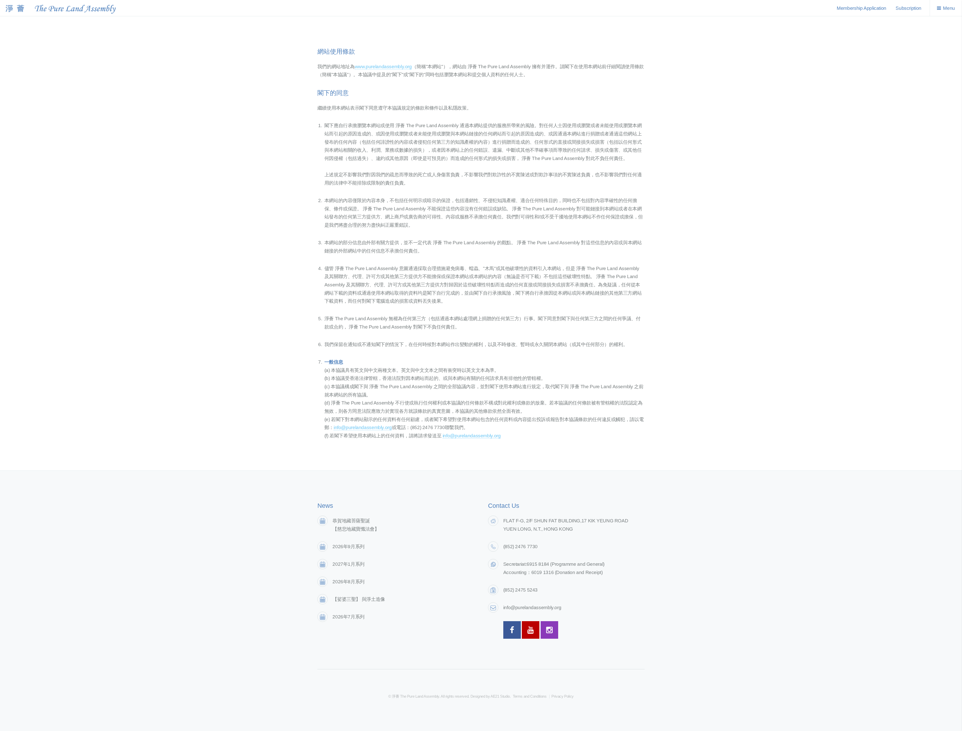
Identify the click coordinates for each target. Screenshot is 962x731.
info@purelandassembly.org (363, 427)
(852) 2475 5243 (520, 590)
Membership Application (861, 8)
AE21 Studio (500, 696)
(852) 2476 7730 (520, 546)
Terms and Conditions (530, 696)
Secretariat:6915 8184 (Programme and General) (554, 564)
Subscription (908, 8)
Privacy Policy (562, 696)
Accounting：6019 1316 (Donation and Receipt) (553, 572)
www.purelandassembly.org (383, 66)
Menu (949, 8)
